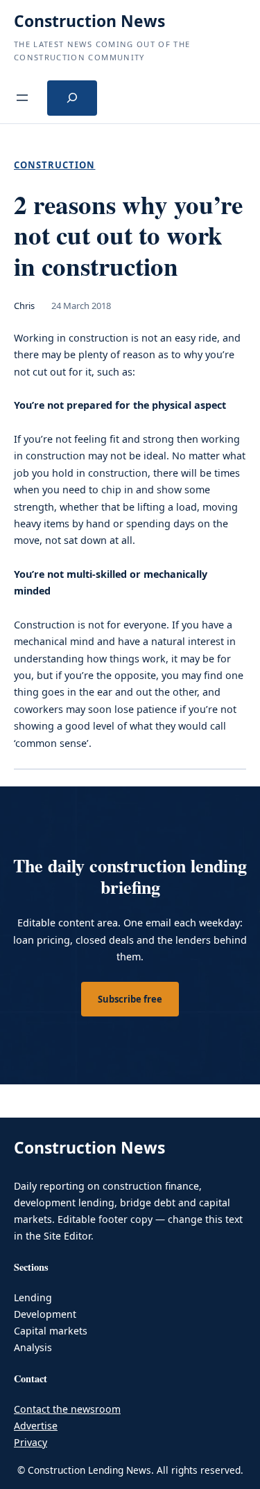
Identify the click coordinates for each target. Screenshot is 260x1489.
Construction (54, 165)
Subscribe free (130, 999)
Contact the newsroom (67, 1409)
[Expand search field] (72, 98)
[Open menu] (22, 97)
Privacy (30, 1442)
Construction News (89, 21)
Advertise (36, 1425)
